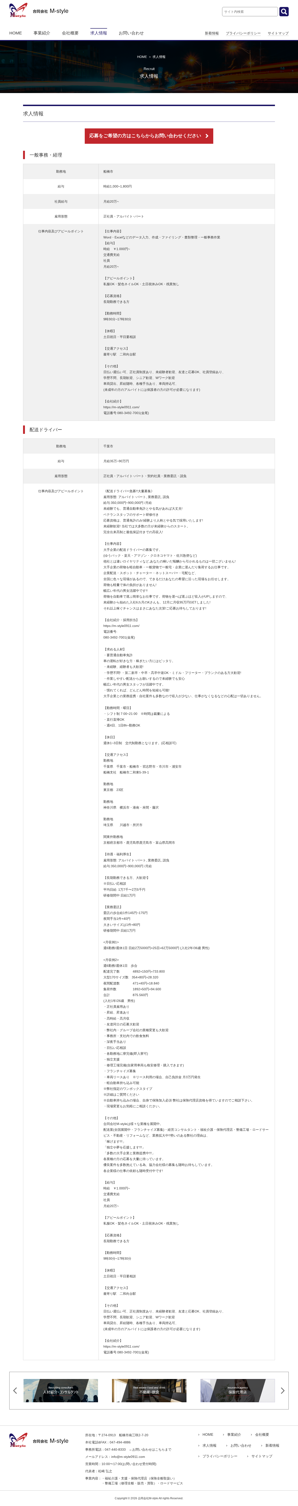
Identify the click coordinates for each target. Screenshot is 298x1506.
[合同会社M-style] (39, 15)
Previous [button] (15, 1390)
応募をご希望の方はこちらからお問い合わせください (145, 135)
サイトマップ (278, 33)
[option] (61, 1390)
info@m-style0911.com (128, 1457)
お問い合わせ (131, 33)
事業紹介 (42, 33)
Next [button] (283, 1390)
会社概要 (70, 33)
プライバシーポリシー (243, 33)
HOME (15, 33)
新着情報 (212, 33)
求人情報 (98, 33)
